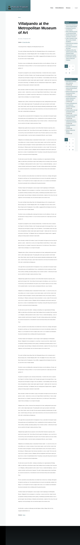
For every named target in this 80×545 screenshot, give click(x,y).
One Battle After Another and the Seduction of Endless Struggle (71, 98)
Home (19, 17)
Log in (76, 7)
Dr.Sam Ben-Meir (26, 42)
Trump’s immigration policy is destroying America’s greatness (71, 105)
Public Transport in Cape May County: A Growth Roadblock (71, 40)
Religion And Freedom (71, 55)
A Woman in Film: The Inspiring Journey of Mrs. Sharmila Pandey (71, 51)
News (24, 515)
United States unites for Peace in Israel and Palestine (71, 58)
